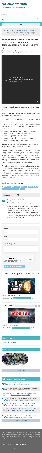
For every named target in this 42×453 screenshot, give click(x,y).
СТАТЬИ (8, 305)
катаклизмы (15, 186)
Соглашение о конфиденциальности (14, 448)
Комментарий (9, 244)
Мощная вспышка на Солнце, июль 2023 (18, 384)
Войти (37, 19)
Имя (6, 229)
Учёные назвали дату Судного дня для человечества (21, 399)
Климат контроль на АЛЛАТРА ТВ (27, 51)
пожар (22, 189)
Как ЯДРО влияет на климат (11, 295)
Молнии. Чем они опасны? (10, 325)
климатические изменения (10, 189)
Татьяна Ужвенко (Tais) (28, 393)
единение (7, 186)
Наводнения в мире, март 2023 (20, 395)
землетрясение (33, 186)
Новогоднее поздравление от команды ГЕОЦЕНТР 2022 (21, 416)
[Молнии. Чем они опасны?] (21, 316)
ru (3, 19)
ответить (9, 220)
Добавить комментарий (14, 267)
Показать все (20, 420)
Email (6, 236)
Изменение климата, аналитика (21, 328)
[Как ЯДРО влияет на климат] (21, 286)
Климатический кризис (9, 342)
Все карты (20, 370)
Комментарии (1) (8, 53)
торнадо (24, 186)
